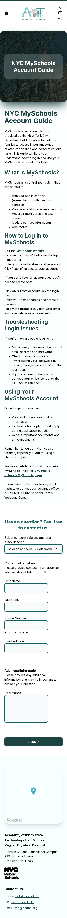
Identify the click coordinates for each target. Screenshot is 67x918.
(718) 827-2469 (27, 896)
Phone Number (15, 618)
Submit (33, 742)
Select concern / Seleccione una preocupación (27, 540)
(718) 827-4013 (22, 902)
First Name (12, 581)
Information (12, 693)
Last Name (12, 599)
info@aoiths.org (25, 908)
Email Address (14, 641)
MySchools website (30, 251)
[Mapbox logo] (14, 820)
